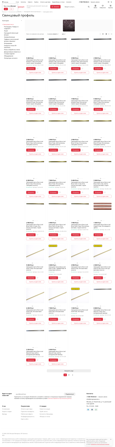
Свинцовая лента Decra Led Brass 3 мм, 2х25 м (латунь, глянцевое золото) (57, 143)
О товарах (43, 406)
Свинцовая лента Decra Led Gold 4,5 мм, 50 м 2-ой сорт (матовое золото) (102, 268)
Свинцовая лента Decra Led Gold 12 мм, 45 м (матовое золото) (34, 268)
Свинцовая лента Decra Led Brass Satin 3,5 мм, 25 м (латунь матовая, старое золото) (34, 227)
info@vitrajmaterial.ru (93, 399)
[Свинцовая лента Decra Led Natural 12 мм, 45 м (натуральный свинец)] (102, 297)
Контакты (23, 2)
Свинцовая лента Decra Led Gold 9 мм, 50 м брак (79, 310)
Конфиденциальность (27, 416)
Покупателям (25, 406)
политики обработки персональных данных (59, 398)
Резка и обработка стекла (12, 50)
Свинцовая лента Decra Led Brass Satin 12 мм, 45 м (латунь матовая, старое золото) (79, 184)
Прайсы (36, 2)
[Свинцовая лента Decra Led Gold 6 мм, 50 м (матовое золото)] (35, 297)
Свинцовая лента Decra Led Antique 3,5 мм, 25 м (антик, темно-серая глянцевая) (102, 61)
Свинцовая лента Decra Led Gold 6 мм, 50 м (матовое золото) (34, 311)
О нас (17, 2)
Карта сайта (24, 419)
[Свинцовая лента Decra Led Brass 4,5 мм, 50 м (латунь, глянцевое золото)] (102, 128)
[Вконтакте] (92, 409)
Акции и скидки (7, 411)
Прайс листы (43, 411)
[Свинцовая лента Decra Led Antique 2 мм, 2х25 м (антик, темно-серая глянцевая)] (58, 47)
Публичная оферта (27, 414)
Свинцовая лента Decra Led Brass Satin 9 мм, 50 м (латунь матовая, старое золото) (80, 226)
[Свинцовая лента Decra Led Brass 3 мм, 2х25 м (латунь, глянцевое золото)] (58, 128)
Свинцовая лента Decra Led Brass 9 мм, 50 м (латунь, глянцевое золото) (57, 183)
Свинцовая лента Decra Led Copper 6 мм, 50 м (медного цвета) (102, 226)
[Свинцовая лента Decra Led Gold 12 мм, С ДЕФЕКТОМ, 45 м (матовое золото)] (58, 254)
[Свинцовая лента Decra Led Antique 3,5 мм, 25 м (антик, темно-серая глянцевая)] (102, 47)
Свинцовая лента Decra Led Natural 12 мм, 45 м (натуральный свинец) (102, 311)
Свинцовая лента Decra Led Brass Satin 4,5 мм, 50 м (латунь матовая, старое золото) (57, 227)
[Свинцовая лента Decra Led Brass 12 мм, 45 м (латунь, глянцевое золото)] (102, 88)
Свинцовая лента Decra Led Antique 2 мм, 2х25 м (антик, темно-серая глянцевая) (57, 61)
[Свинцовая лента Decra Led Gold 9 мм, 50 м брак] (80, 297)
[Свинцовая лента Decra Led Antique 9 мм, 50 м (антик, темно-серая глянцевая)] (80, 88)
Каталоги (68, 2)
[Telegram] (88, 409)
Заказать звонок (95, 2)
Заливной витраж (9, 37)
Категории (5, 21)
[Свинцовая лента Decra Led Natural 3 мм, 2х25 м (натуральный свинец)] (58, 338)
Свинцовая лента (8, 24)
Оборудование (8, 56)
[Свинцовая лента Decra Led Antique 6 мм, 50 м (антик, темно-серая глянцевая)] (58, 88)
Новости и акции (45, 409)
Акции (6, 31)
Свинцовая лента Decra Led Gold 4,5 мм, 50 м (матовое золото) (79, 268)
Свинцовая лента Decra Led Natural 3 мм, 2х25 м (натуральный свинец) (57, 353)
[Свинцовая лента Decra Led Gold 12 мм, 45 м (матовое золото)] (35, 254)
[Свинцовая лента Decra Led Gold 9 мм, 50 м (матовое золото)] (58, 297)
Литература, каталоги (10, 58)
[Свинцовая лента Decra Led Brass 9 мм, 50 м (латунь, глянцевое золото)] (58, 169)
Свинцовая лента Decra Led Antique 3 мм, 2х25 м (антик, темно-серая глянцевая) (79, 61)
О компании (6, 409)
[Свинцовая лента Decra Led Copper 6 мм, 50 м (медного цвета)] (102, 211)
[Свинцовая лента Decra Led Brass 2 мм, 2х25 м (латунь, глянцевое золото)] (35, 128)
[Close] (110, 439)
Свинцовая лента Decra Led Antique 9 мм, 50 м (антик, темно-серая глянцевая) (79, 102)
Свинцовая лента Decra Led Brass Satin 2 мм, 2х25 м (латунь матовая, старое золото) (102, 184)
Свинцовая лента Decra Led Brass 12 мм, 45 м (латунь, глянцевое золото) (102, 102)
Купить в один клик (35, 72)
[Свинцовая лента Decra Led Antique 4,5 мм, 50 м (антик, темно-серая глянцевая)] (35, 88)
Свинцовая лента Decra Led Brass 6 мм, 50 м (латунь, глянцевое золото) (34, 183)
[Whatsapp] (96, 409)
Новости (30, 2)
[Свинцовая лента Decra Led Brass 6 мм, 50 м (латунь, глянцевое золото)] (35, 169)
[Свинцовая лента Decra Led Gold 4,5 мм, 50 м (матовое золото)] (80, 254)
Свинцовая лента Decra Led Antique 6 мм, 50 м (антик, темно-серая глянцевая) (57, 102)
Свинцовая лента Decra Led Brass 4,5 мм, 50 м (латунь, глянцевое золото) (102, 143)
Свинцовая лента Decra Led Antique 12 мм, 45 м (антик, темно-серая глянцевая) (34, 61)
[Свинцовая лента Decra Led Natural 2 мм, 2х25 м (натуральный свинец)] (35, 338)
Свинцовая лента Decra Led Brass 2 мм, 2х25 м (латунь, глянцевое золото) (34, 143)
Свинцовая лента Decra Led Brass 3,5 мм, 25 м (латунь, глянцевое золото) (79, 143)
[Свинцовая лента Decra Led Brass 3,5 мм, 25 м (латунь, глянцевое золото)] (80, 128)
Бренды (4, 414)
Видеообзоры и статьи (58, 2)
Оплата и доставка (45, 2)
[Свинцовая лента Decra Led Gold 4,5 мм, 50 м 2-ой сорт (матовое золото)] (102, 254)
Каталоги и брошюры (46, 414)
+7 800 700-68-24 (84, 2)
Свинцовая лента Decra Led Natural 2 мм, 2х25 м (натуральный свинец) (34, 353)
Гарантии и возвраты (27, 411)
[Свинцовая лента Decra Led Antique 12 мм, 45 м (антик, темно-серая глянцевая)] (35, 47)
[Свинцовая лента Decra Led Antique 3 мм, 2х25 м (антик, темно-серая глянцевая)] (80, 47)
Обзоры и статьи (45, 416)
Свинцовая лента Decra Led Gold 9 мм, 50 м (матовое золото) (57, 311)
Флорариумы (8, 43)
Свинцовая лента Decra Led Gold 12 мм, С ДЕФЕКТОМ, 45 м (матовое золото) (57, 268)
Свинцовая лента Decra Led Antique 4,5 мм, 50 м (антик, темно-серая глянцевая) (34, 102)
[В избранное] (37, 68)
